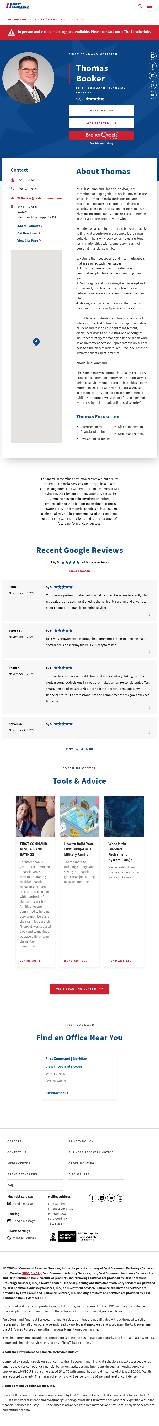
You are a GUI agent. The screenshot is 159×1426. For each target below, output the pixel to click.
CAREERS (14, 1141)
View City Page (27, 240)
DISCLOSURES (79, 1174)
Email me (98, 110)
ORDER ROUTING (81, 1163)
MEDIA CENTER (18, 1163)
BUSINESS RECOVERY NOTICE (90, 1152)
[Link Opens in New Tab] (153, 56)
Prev (69, 748)
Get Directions (27, 233)
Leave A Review (79, 571)
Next (89, 748)
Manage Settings (24, 1238)
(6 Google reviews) (95, 562)
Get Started (98, 123)
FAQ (10, 1185)
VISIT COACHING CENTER (76, 989)
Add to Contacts (28, 226)
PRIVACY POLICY (80, 1141)
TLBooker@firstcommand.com (39, 198)
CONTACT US (16, 1152)
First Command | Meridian (66, 1058)
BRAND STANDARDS (22, 1174)
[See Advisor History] (101, 135)
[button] (36, 342)
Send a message (24, 1203)
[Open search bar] (140, 6)
